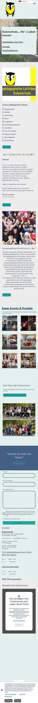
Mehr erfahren (6, 147)
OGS (7, 548)
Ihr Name (5, 472)
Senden (19, 523)
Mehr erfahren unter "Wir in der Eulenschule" (15, 395)
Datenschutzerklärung (19, 620)
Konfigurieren (8, 696)
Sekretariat (8, 543)
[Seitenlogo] (10, 9)
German (24, 1)
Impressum (22, 694)
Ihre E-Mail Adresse (8, 480)
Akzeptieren (19, 625)
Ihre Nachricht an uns (8, 489)
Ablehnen (17, 700)
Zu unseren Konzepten (19, 463)
